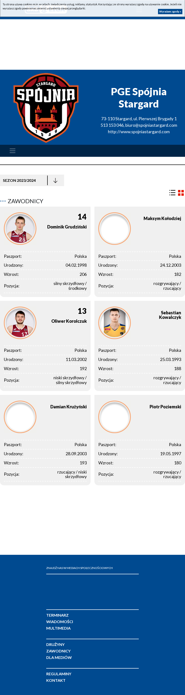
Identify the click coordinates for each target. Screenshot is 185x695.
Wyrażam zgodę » (170, 11)
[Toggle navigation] (12, 151)
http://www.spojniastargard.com (139, 131)
